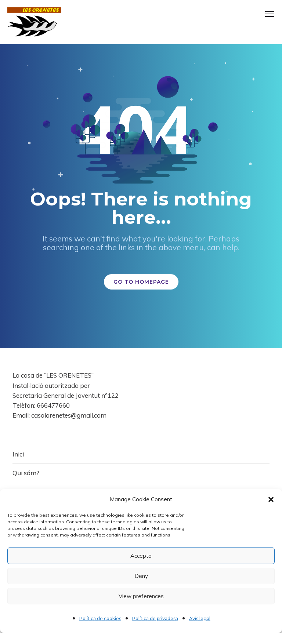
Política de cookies (100, 618)
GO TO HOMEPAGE (141, 282)
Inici (18, 454)
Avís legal (199, 618)
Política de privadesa (155, 618)
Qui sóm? (25, 473)
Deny (141, 575)
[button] (271, 499)
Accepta (141, 555)
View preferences (141, 596)
